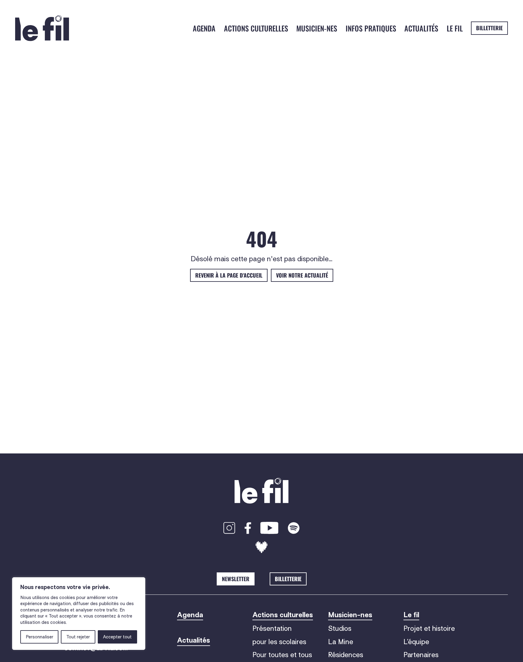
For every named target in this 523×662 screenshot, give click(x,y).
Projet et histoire (429, 628)
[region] (78, 613)
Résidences (345, 655)
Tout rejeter (78, 636)
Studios (339, 628)
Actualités (421, 28)
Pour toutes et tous (282, 655)
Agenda (204, 28)
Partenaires (421, 655)
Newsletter (235, 579)
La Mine (340, 642)
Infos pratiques (371, 28)
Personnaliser (39, 636)
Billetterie (489, 28)
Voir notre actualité (302, 275)
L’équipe (416, 642)
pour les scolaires (279, 642)
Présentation (272, 628)
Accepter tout (117, 636)
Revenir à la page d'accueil (228, 275)
